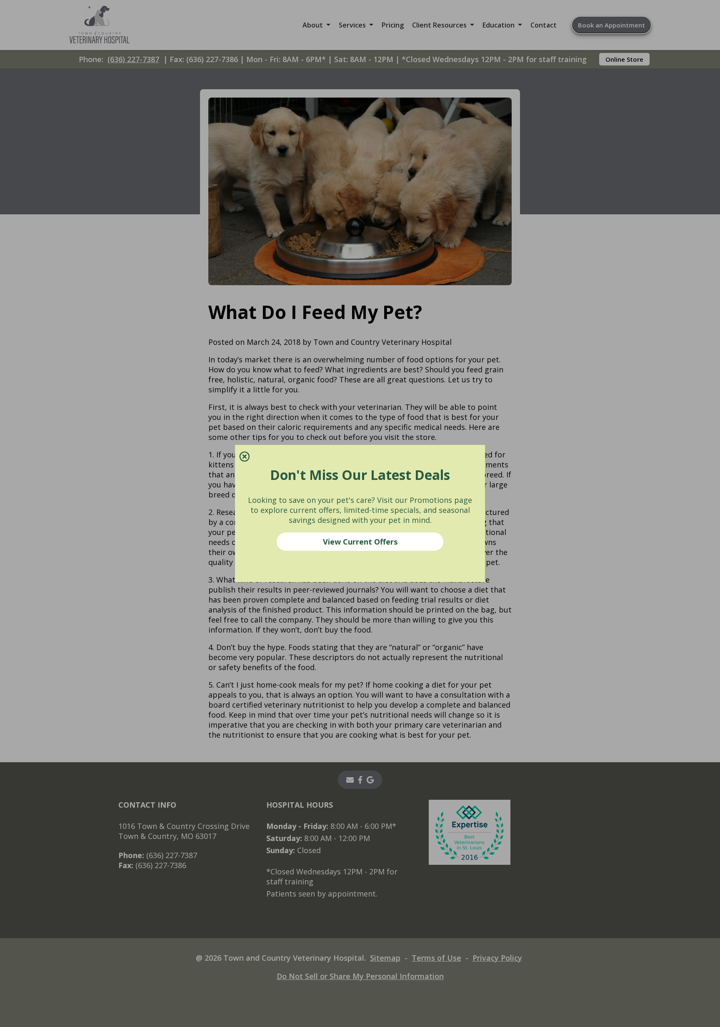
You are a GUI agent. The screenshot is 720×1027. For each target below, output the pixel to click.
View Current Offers (360, 542)
